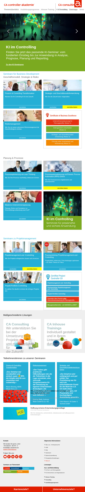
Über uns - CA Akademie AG (52, 444)
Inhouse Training (49, 477)
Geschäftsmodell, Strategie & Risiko (21, 77)
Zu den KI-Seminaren (15, 65)
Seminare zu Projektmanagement (19, 238)
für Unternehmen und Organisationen (55, 472)
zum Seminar (22, 107)
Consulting (48, 479)
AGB (46, 447)
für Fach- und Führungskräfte (52, 470)
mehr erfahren (11, 345)
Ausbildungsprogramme (51, 482)
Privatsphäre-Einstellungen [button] (52, 458)
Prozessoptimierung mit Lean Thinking (14, 366)
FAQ (46, 450)
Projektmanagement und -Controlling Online (69, 366)
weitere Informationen (9, 449)
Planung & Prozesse (13, 158)
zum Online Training (72, 107)
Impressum (48, 452)
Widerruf (47, 460)
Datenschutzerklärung (51, 455)
